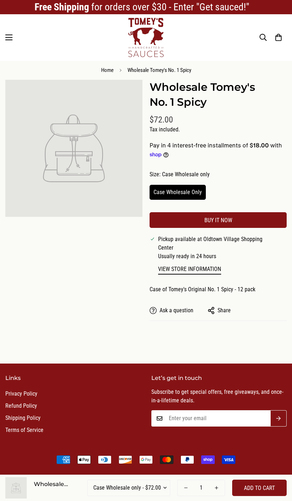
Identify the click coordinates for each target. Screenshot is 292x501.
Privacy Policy (21, 393)
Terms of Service (24, 430)
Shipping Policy (23, 417)
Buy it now (218, 220)
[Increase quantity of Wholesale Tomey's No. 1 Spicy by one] (216, 488)
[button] (278, 37)
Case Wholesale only (177, 192)
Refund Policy (21, 405)
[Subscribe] (279, 418)
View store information (189, 269)
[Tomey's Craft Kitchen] (146, 37)
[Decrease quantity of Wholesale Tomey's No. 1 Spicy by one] (186, 488)
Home (107, 70)
